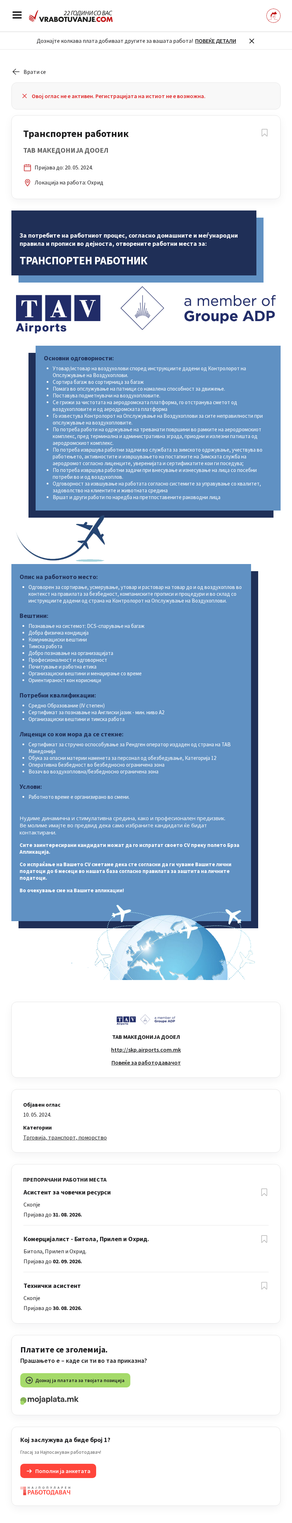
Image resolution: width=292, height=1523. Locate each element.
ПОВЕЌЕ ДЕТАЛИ (215, 40)
